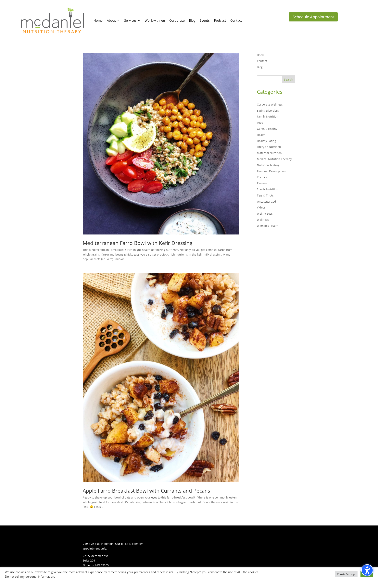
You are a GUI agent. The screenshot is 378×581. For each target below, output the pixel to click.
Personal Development (272, 171)
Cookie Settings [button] (346, 574)
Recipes (262, 177)
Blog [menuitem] (192, 20)
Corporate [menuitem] (177, 20)
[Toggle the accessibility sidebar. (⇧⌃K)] (367, 570)
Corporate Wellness (270, 104)
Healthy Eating (266, 141)
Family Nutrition (267, 116)
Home (261, 55)
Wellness (263, 219)
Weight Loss (265, 213)
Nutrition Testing (268, 165)
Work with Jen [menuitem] (155, 20)
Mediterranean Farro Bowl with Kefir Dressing (137, 242)
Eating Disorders (268, 110)
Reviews (262, 183)
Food (260, 122)
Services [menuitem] (130, 20)
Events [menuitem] (205, 20)
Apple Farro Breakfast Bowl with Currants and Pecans (146, 490)
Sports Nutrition (267, 189)
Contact (262, 61)
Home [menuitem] (98, 20)
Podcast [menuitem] (220, 20)
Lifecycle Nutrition (269, 147)
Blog (260, 67)
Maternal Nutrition (269, 153)
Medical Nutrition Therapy (274, 159)
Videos (261, 207)
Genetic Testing (267, 129)
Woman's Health (267, 226)
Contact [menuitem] (236, 20)
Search (288, 79)
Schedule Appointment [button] (313, 16)
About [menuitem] (111, 20)
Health (261, 135)
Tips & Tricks (265, 195)
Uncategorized (266, 201)
